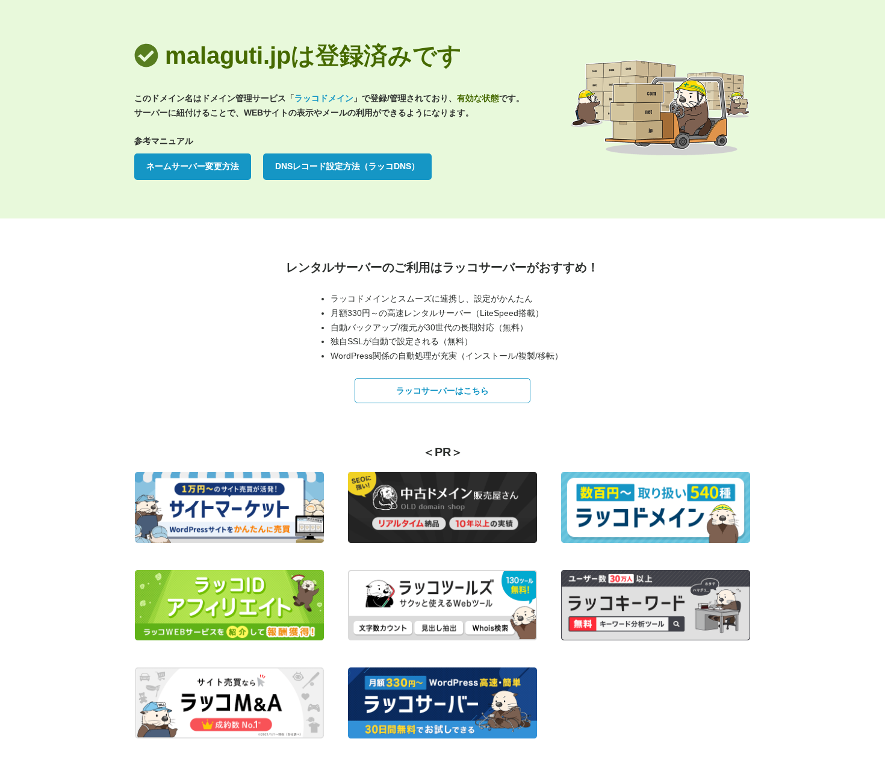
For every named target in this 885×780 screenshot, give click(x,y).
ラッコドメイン (323, 98)
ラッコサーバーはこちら (442, 390)
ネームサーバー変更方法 (192, 166)
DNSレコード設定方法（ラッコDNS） (347, 166)
